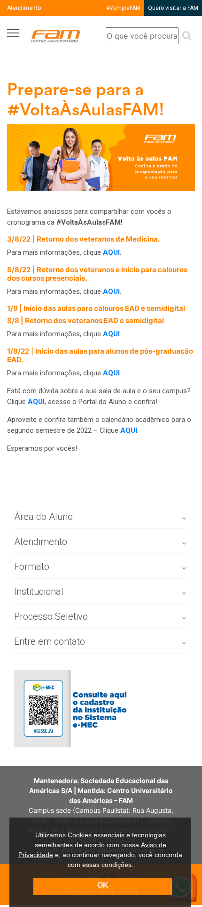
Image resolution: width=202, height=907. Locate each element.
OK (103, 885)
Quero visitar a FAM (173, 8)
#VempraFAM (123, 8)
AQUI (111, 373)
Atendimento (24, 8)
